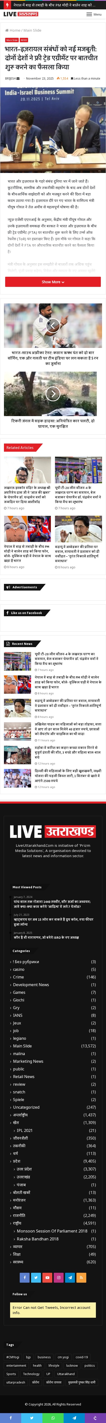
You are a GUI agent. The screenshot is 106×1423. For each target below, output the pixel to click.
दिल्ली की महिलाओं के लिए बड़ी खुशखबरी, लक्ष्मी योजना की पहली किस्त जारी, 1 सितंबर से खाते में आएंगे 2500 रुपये (68, 776)
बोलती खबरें (21, 1192)
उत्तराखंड (23, 1177)
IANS (17, 1015)
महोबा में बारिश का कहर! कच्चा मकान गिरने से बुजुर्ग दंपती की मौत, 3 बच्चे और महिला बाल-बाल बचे (68, 753)
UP (48, 1374)
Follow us (20, 1294)
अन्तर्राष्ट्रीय (20, 1115)
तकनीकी (19, 1145)
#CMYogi (12, 1357)
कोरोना (35, 1382)
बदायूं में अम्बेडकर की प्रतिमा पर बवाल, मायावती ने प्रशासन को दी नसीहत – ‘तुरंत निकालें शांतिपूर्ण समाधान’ (77, 554)
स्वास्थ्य (18, 1262)
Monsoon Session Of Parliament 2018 (52, 1231)
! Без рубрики (26, 961)
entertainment (16, 1365)
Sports (11, 1374)
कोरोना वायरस (53, 1382)
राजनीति (19, 1215)
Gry (16, 1007)
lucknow (72, 1365)
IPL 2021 (25, 1130)
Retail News (24, 1076)
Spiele (18, 1099)
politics (90, 1365)
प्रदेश (16, 1161)
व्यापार (24, 40)
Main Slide (32, 30)
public (18, 1069)
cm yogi (63, 1357)
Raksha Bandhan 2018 (37, 1239)
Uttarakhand (66, 1374)
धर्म (15, 1153)
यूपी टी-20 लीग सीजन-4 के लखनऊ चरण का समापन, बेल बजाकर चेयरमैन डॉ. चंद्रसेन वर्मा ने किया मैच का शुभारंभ (78, 495)
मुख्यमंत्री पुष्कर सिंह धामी (81, 1382)
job (16, 1030)
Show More (51, 281)
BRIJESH (10, 78)
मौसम (17, 1208)
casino (18, 969)
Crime (18, 977)
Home (14, 30)
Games (19, 992)
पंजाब (21, 1185)
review (19, 1084)
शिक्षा (16, 1254)
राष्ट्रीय (17, 1223)
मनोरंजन (19, 1200)
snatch (19, 1092)
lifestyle (54, 1365)
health (37, 1365)
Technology (31, 1374)
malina (19, 1053)
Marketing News (28, 1061)
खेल (16, 1122)
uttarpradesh (15, 1382)
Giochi (18, 1000)
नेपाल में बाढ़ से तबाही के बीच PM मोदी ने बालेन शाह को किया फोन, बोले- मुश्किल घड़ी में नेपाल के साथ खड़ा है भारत (27, 554)
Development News (31, 984)
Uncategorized (26, 1107)
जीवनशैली (20, 1138)
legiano (19, 1038)
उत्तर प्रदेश (24, 1169)
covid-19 (82, 1357)
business (44, 1357)
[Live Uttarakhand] (21, 14)
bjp (28, 1357)
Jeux (17, 1023)
